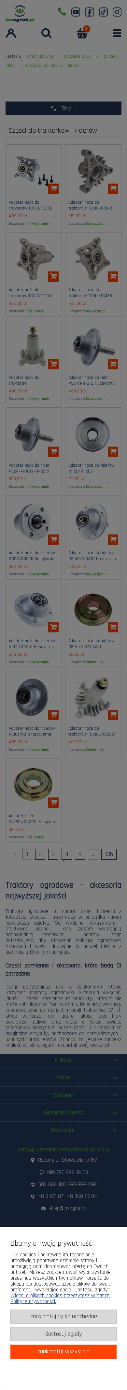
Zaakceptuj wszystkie (63, 1352)
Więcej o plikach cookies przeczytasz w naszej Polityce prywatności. (60, 1298)
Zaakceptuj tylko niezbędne (63, 1316)
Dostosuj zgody (63, 1334)
